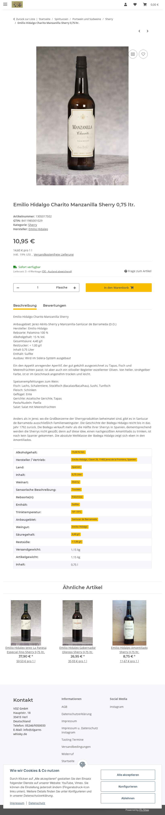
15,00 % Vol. (78, 452)
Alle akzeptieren (128, 774)
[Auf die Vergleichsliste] (132, 54)
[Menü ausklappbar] (5, 2)
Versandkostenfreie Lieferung (54, 254)
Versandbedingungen (76, 747)
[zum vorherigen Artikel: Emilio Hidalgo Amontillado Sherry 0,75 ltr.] (139, 31)
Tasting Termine (73, 740)
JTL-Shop (144, 810)
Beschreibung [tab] (25, 305)
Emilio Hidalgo (79, 526)
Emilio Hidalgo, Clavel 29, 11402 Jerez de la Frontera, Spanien (104, 459)
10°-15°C (76, 511)
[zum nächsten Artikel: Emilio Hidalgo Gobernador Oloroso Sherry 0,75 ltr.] (147, 31)
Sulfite (75, 504)
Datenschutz (37, 803)
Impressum (17, 803)
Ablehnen (128, 798)
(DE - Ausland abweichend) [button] (57, 271)
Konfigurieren (128, 786)
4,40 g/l (75, 534)
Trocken (76, 489)
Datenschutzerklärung (77, 714)
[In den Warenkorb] (16, 44)
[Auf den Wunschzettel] (143, 54)
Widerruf (68, 754)
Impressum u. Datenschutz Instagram (80, 730)
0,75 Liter (77, 474)
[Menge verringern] (17, 287)
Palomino (77, 496)
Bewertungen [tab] (54, 305)
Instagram (117, 707)
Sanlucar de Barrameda (84, 519)
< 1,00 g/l (76, 541)
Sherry (32, 225)
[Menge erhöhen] (74, 287)
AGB (64, 707)
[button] (125, 4)
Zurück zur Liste (25, 19)
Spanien (76, 467)
